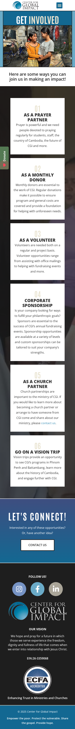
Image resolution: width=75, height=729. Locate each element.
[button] (59, 5)
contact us (48, 423)
